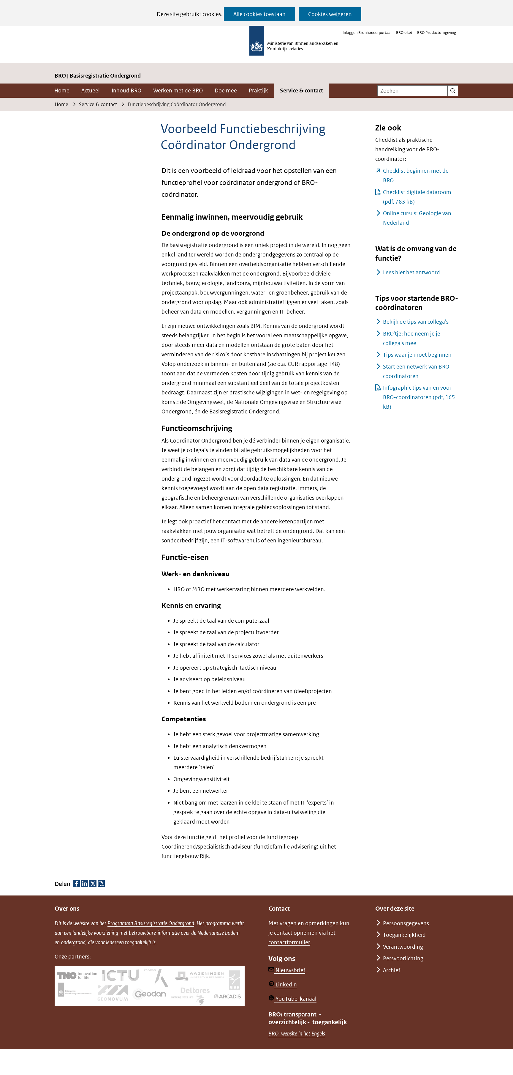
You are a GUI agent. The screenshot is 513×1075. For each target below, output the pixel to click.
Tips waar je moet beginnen (417, 354)
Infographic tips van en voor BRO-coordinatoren (419, 397)
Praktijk (258, 90)
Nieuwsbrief (289, 970)
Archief (391, 970)
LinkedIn (285, 984)
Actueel (90, 90)
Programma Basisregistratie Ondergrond (150, 923)
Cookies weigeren (330, 14)
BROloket (404, 32)
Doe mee (226, 90)
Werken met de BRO (178, 90)
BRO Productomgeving (436, 32)
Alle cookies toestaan (259, 14)
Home (61, 90)
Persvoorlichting (403, 958)
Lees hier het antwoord (411, 272)
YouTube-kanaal (295, 998)
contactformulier (289, 942)
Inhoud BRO (126, 90)
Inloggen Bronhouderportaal (367, 32)
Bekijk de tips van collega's (416, 321)
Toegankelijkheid (404, 934)
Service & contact (301, 90)
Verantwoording (403, 946)
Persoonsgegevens (406, 923)
